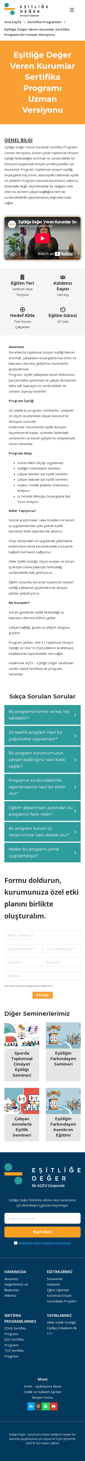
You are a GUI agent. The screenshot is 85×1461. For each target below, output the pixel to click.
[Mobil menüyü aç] (72, 10)
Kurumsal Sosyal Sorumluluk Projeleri (61, 1298)
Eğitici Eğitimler (58, 1290)
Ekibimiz (10, 1295)
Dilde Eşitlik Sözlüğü (61, 1322)
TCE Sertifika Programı (14, 1353)
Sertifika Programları (44, 22)
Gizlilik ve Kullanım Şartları (42, 1392)
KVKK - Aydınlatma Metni (42, 1386)
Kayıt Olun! (42, 1232)
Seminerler (55, 1279)
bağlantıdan (33, 985)
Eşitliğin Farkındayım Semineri (63, 1059)
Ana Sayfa (12, 22)
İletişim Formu (42, 1397)
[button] (42, 715)
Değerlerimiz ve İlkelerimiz (16, 1287)
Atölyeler (53, 1284)
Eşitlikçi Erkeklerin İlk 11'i (62, 1331)
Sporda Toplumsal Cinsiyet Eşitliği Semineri (21, 1064)
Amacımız (11, 1279)
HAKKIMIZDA (15, 1271)
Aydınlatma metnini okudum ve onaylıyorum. (45, 1242)
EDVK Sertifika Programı (15, 1331)
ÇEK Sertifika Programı (14, 1342)
